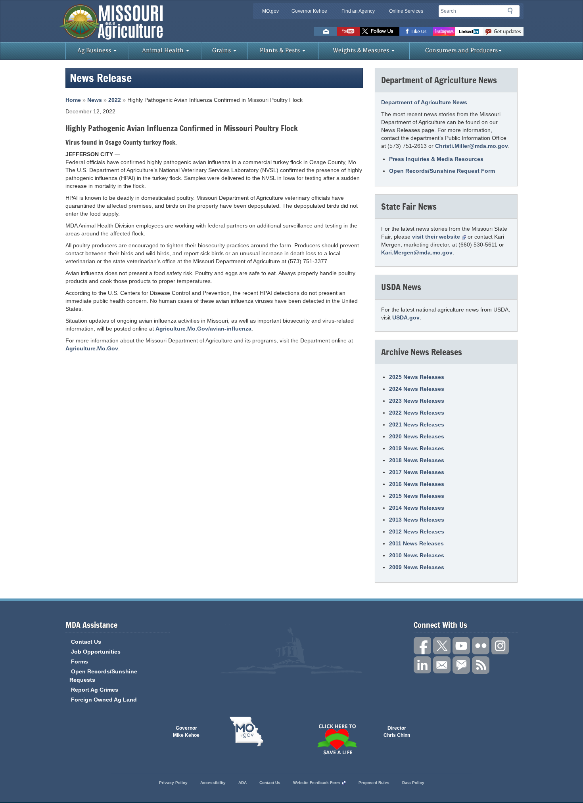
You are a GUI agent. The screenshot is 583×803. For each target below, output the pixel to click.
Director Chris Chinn (397, 731)
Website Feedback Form (316, 782)
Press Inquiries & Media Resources (436, 159)
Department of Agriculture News (424, 102)
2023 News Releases (416, 401)
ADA (242, 782)
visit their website (436, 236)
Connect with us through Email (442, 665)
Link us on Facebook (422, 645)
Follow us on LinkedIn (422, 665)
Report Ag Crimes (94, 689)
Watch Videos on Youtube (348, 31)
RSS (480, 665)
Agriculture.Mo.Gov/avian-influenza (203, 328)
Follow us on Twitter (379, 31)
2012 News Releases (416, 531)
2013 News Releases (416, 519)
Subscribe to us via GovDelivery (503, 31)
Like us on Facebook (416, 31)
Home (73, 100)
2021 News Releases (416, 424)
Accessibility (213, 782)
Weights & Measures (362, 50)
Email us (325, 31)
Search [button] (512, 12)
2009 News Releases (416, 567)
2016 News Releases (416, 484)
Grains (222, 50)
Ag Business (95, 50)
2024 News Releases (416, 389)
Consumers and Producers (461, 50)
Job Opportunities (96, 651)
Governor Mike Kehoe (186, 731)
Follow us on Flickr (480, 645)
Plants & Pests (280, 50)
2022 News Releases (416, 412)
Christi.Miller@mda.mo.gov (471, 146)
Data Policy (413, 782)
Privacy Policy (173, 782)
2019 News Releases (416, 448)
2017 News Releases (416, 472)
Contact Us (86, 642)
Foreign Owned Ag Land (104, 699)
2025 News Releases (416, 377)
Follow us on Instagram (444, 31)
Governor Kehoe (309, 11)
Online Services (406, 11)
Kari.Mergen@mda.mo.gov (417, 252)
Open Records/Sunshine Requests (103, 675)
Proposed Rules (374, 782)
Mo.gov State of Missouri (246, 732)
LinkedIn (469, 31)
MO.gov (270, 11)
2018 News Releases (416, 460)
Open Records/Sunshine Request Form (442, 171)
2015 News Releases (416, 496)
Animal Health (163, 50)
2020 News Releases (416, 436)
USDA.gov (406, 317)
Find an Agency (358, 11)
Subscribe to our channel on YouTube (461, 645)
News (94, 100)
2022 (114, 100)
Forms (79, 661)
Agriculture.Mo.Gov (91, 348)
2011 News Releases (416, 543)
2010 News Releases (416, 555)
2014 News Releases (416, 508)
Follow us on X (442, 645)
